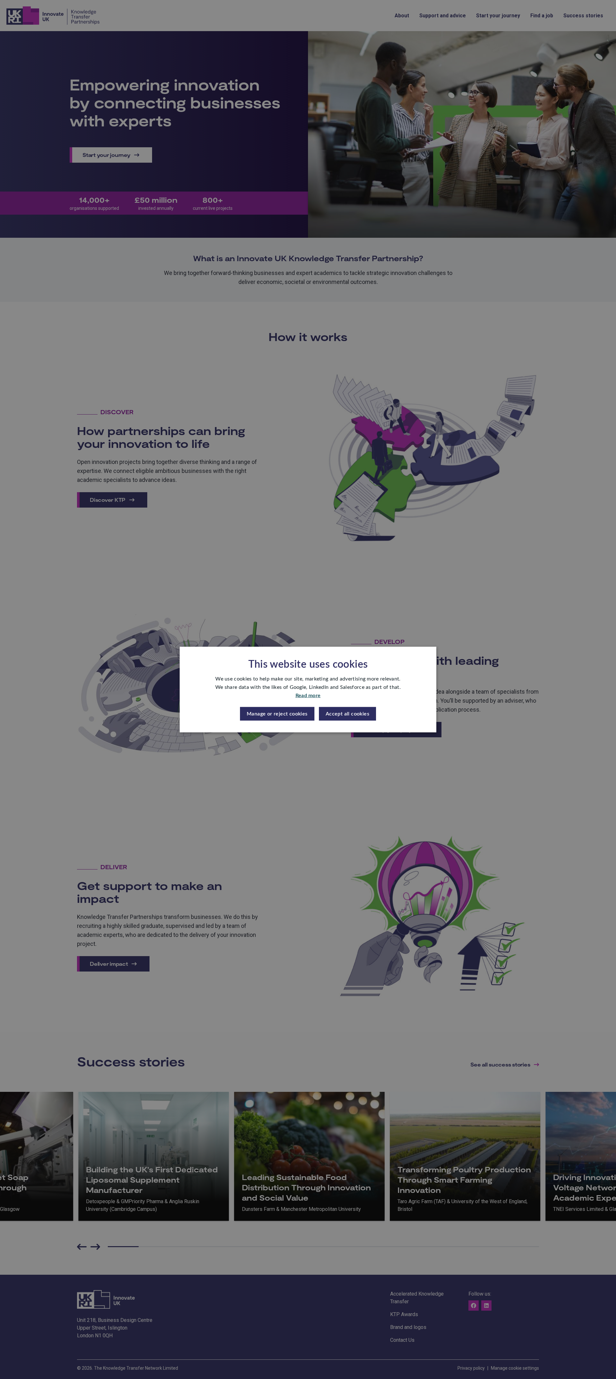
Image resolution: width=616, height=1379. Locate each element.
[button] (277, 714)
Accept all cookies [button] (347, 713)
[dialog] (308, 689)
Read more (308, 695)
